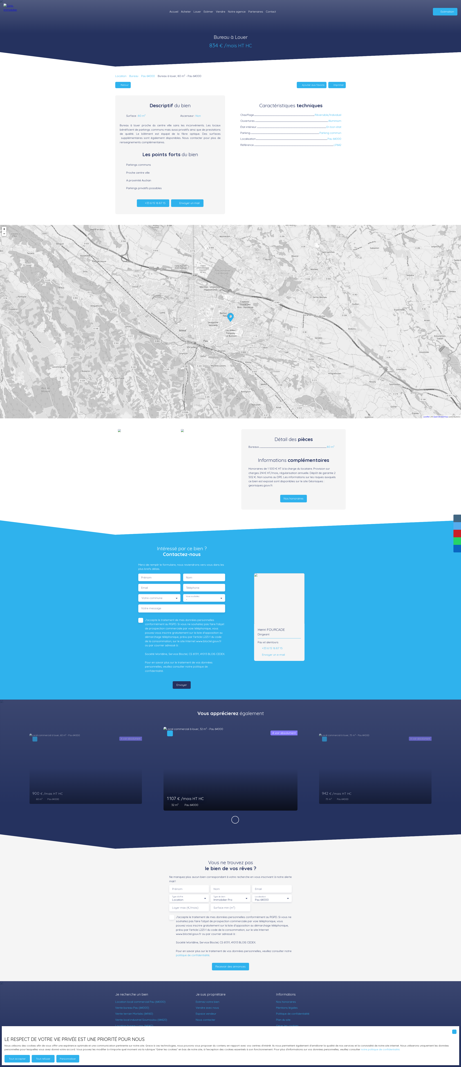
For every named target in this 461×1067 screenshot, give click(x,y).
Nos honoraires (286, 1001)
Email (144, 587)
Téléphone (192, 587)
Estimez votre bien (207, 1001)
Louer (197, 11)
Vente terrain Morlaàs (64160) (134, 1013)
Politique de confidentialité (292, 1013)
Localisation (260, 897)
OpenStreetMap (440, 416)
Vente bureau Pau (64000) (132, 1007)
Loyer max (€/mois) (185, 907)
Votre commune (152, 598)
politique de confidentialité (192, 955)
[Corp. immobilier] (13, 11)
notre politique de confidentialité (380, 1049)
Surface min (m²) (224, 907)
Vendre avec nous (207, 1007)
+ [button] (4, 229)
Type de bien (219, 897)
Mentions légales (287, 1007)
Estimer (208, 11)
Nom (189, 577)
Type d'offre (177, 897)
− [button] (4, 234)
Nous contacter (205, 1019)
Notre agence (237, 11)
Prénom (146, 577)
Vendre (220, 11)
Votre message (151, 608)
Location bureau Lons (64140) (134, 1025)
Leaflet (426, 416)
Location (120, 76)
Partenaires (255, 11)
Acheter (186, 11)
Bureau (133, 76)
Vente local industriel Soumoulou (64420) (141, 1019)
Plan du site (283, 1019)
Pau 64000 (148, 76)
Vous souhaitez (192, 596)
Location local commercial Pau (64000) (140, 1001)
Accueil (173, 11)
